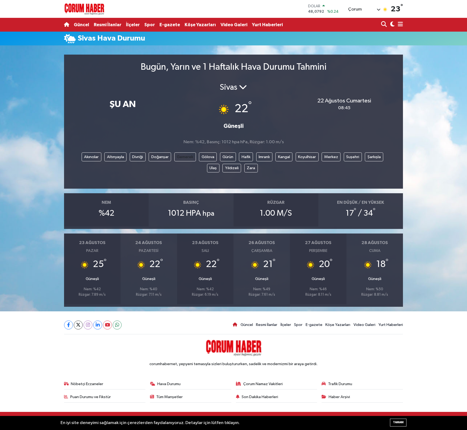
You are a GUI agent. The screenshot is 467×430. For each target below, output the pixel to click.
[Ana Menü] (399, 25)
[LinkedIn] (97, 325)
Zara (251, 168)
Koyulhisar (307, 157)
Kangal (284, 157)
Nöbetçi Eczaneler (87, 384)
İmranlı (264, 157)
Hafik (246, 157)
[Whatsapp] (117, 325)
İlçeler (133, 24)
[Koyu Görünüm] (392, 25)
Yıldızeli (232, 168)
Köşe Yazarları (200, 24)
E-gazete (169, 24)
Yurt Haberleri (267, 24)
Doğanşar (160, 157)
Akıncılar (91, 157)
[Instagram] (88, 325)
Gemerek (185, 157)
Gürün (227, 157)
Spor (149, 24)
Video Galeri (234, 24)
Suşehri (352, 157)
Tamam (398, 422)
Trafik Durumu (340, 384)
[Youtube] (107, 325)
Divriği (137, 157)
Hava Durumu (169, 384)
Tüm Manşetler (169, 397)
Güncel (81, 24)
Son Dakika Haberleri (260, 397)
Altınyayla (115, 157)
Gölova (208, 157)
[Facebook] (68, 325)
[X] (78, 325)
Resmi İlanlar (107, 24)
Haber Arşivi (339, 397)
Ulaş (213, 168)
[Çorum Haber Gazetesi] (84, 9)
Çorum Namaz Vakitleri (263, 384)
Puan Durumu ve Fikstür (90, 397)
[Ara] (384, 25)
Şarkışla (374, 157)
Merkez (331, 157)
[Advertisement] (40, 129)
